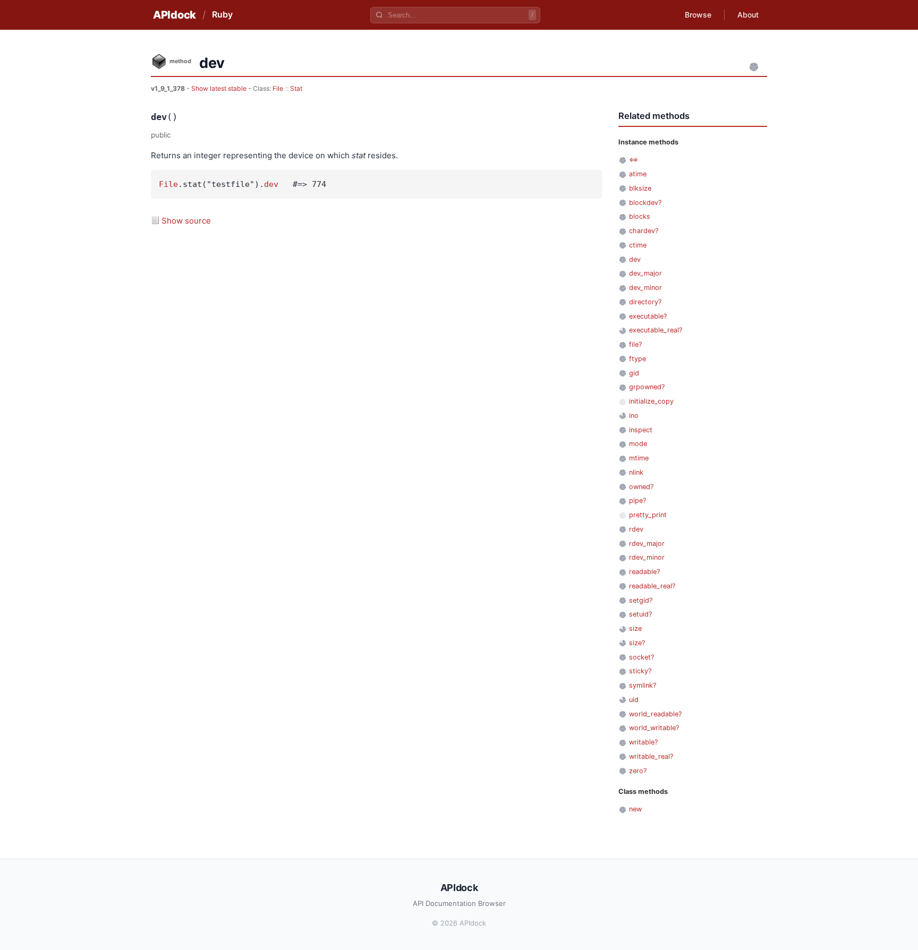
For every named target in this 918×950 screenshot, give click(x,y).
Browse (698, 14)
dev (271, 184)
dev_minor (645, 288)
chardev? (643, 231)
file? (635, 344)
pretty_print (648, 515)
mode (638, 444)
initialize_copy (651, 401)
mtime (639, 458)
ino (634, 416)
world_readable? (655, 714)
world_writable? (654, 728)
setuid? (640, 614)
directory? (645, 302)
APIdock (174, 14)
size (635, 628)
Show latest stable (219, 88)
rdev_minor (647, 557)
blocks (639, 216)
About (748, 14)
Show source (186, 221)
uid (634, 700)
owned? (641, 487)
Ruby (222, 14)
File (278, 88)
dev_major (645, 273)
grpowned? (647, 387)
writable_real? (651, 756)
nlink (636, 472)
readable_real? (652, 586)
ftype (637, 359)
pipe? (637, 500)
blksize (640, 188)
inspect (640, 430)
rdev (636, 529)
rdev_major (647, 543)
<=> (633, 160)
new (635, 809)
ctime (638, 245)
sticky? (640, 671)
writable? (643, 742)
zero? (638, 771)
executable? (648, 316)
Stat (296, 88)
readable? (644, 572)
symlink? (642, 685)
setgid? (640, 600)
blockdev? (645, 203)
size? (637, 643)
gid (634, 373)
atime (638, 174)
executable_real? (655, 330)
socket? (641, 657)
